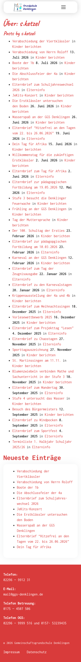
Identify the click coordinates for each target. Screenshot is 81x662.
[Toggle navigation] (63, 7)
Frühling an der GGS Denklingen (39, 209)
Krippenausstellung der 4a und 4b (41, 295)
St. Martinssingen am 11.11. (36, 360)
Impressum (11, 652)
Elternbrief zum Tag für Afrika (39, 171)
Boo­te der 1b (27, 487)
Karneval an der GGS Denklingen (39, 258)
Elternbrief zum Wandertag (34, 387)
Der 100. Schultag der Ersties (38, 230)
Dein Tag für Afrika (29, 144)
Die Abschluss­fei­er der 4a (39, 493)
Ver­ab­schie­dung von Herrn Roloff (45, 482)
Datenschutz (37, 652)
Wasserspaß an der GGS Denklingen (41, 117)
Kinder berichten (26, 46)
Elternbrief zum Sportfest (34, 431)
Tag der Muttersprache (31, 220)
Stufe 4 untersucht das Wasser (38, 398)
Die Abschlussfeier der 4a (34, 74)
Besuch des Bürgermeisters (34, 409)
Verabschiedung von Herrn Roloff (40, 52)
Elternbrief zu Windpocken (34, 420)
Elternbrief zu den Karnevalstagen (42, 285)
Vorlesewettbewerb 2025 (32, 317)
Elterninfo (36, 90)
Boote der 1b (23, 63)
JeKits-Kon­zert (29, 509)
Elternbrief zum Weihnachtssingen (41, 306)
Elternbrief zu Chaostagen (34, 339)
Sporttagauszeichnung (30, 350)
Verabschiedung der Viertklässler (41, 41)
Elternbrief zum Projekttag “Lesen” (43, 328)
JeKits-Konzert (25, 95)
